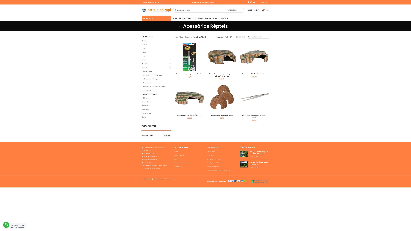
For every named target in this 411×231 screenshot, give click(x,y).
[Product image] (189, 57)
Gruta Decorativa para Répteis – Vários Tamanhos (222, 75)
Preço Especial (146, 113)
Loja (181, 37)
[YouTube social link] (254, 2)
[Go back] (180, 26)
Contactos (178, 166)
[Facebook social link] (248, 2)
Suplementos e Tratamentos (152, 75)
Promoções (145, 105)
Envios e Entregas (213, 166)
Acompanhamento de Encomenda (218, 170)
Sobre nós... (178, 152)
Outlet (144, 117)
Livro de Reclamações (181, 163)
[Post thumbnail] (244, 154)
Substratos (147, 90)
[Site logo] (156, 10)
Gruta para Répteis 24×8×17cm (254, 74)
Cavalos (144, 45)
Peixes (144, 56)
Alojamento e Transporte (151, 79)
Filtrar (167, 135)
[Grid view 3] (240, 37)
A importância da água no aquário (258, 163)
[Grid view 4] (243, 37)
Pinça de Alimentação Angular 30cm (254, 116)
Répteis (144, 67)
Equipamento (147, 83)
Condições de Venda (214, 159)
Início (176, 37)
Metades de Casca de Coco (222, 115)
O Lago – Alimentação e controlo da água (258, 152)
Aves (143, 60)
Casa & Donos (146, 102)
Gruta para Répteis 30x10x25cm (189, 115)
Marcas (176, 159)
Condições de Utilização (215, 163)
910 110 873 (148, 162)
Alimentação (147, 71)
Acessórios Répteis (150, 94)
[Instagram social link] (251, 2)
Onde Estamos (179, 155)
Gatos (144, 52)
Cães (143, 48)
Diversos (146, 98)
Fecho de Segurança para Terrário (189, 74)
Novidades (145, 109)
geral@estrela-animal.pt (152, 168)
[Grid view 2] (237, 37)
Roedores (145, 64)
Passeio (144, 41)
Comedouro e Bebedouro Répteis (154, 86)
